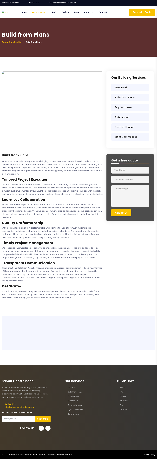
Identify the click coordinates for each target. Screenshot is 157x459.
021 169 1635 (34, 3)
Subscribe (42, 418)
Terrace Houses (124, 127)
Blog (76, 12)
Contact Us (121, 212)
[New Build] (144, 87)
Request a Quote (142, 12)
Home (24, 12)
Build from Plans (125, 97)
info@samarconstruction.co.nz (62, 3)
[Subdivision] (144, 117)
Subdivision (122, 117)
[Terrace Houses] (144, 127)
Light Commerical (126, 137)
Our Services (38, 12)
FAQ (54, 12)
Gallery (65, 12)
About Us (88, 12)
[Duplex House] (144, 107)
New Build (121, 87)
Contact (103, 12)
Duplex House (123, 107)
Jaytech (68, 454)
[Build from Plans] (144, 97)
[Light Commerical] (144, 137)
